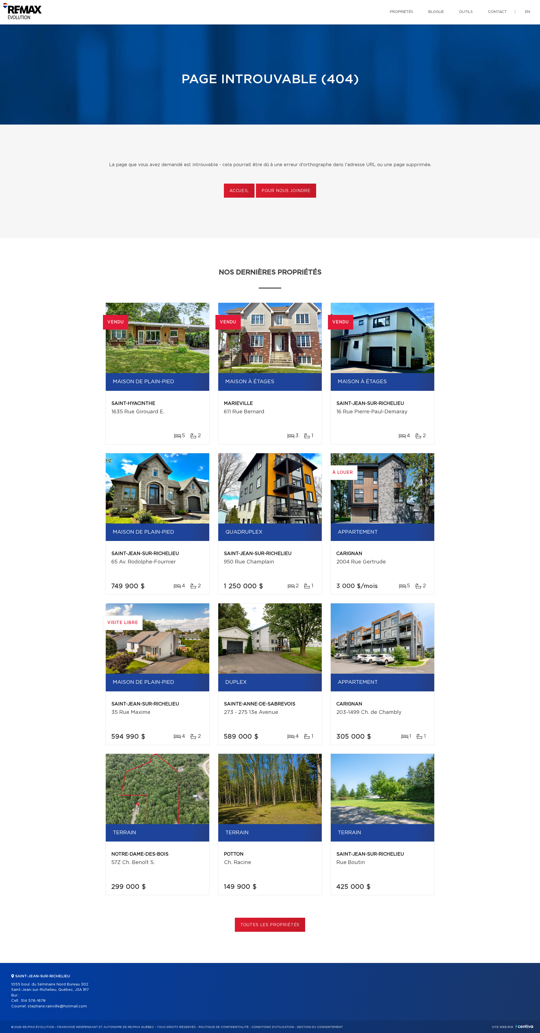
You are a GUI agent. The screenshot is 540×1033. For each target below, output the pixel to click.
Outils (466, 12)
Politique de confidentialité (224, 1027)
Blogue (436, 12)
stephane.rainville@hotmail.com (57, 1006)
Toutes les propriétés (270, 925)
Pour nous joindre (286, 191)
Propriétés (401, 12)
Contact (497, 12)
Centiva (524, 1026)
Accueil (239, 191)
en (527, 12)
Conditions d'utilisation (272, 1027)
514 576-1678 (33, 1001)
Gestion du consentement (320, 1027)
